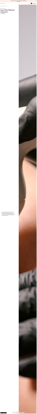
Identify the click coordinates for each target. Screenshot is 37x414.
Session (13, 412)
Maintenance (16, 412)
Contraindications (20, 412)
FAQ (23, 412)
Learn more (18, 1)
